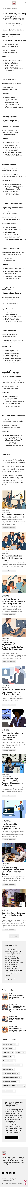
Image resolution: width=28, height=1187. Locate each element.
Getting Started (8, 1069)
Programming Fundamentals (11, 1077)
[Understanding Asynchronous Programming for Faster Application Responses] (14, 627)
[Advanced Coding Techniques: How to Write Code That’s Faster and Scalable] (14, 852)
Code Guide (14, 993)
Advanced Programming (9, 527)
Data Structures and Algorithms (12, 1065)
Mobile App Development (10, 1073)
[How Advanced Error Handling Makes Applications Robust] (14, 809)
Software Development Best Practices (14, 1086)
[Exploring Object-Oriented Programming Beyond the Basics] (14, 898)
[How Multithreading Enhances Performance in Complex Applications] (14, 584)
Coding (20, 1052)
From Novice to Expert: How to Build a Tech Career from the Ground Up (17, 1008)
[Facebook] (5, 979)
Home (3, 8)
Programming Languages (10, 1081)
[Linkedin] (11, 979)
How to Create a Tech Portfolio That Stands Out (16, 1020)
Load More (14, 936)
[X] (8, 979)
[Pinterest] (14, 979)
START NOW (11, 1138)
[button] (3, 3)
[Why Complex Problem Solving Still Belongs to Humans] (14, 541)
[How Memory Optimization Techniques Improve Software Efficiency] (14, 675)
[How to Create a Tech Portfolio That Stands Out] (5, 1019)
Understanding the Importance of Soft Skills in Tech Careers (17, 1030)
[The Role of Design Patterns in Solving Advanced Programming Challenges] (14, 763)
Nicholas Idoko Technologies (16, 1183)
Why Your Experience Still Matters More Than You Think (17, 997)
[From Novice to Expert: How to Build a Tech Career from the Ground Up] (5, 1007)
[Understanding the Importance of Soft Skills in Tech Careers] (5, 1029)
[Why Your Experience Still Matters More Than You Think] (5, 996)
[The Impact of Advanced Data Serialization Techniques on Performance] (14, 718)
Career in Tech (8, 1052)
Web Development (8, 1091)
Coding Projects (8, 1056)
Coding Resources (9, 1061)
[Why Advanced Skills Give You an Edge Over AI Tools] (14, 499)
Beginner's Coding (8, 1048)
